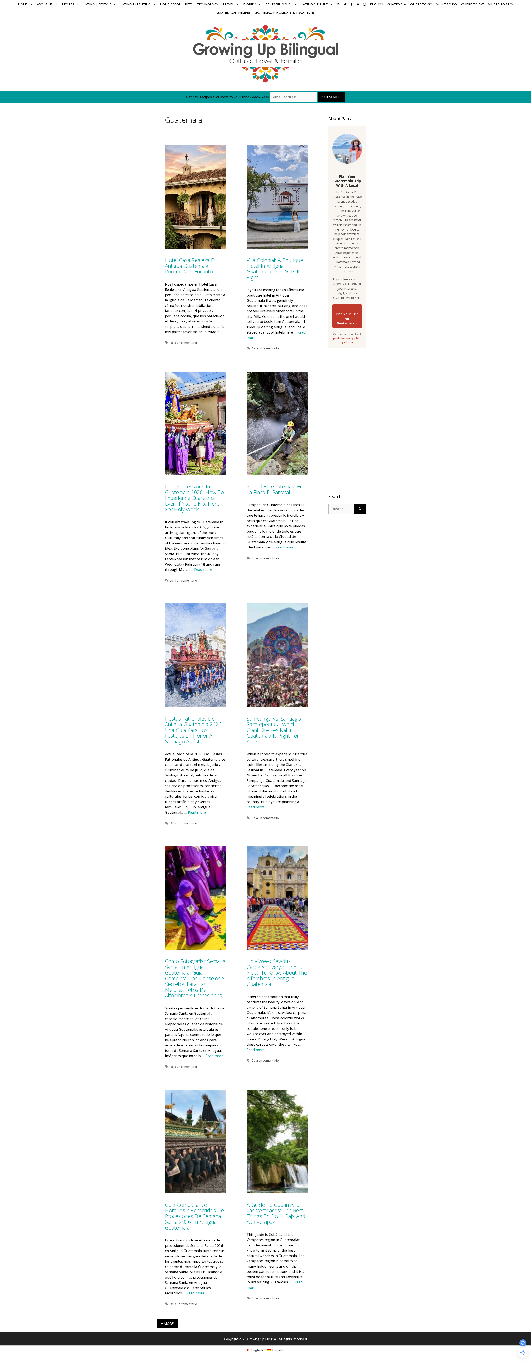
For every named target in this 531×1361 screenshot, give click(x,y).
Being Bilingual (279, 4)
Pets (189, 4)
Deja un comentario (183, 343)
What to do (446, 4)
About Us (44, 4)
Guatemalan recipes (234, 12)
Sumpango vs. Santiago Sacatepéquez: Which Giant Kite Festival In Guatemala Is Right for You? (274, 730)
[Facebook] (352, 4)
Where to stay (500, 4)
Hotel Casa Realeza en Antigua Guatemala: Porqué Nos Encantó (191, 265)
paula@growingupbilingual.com (347, 340)
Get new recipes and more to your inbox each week (227, 96)
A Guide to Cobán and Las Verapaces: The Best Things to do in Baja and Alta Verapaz (276, 1213)
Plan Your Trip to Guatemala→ (347, 318)
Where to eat (472, 4)
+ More (167, 1323)
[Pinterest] (358, 4)
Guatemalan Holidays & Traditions (284, 12)
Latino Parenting (136, 4)
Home (23, 4)
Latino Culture (314, 4)
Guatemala (396, 4)
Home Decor (170, 4)
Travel (228, 4)
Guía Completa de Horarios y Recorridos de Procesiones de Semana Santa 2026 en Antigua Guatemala (194, 1216)
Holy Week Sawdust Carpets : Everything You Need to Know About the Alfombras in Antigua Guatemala (277, 972)
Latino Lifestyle (97, 4)
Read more (203, 569)
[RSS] (338, 4)
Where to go (421, 4)
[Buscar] (360, 509)
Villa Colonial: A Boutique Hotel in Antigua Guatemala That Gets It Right (275, 268)
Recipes (68, 4)
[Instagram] (364, 4)
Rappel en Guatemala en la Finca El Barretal (275, 489)
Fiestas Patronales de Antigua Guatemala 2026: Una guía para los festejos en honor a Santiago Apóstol (194, 730)
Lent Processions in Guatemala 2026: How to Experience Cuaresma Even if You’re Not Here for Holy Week (194, 498)
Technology (207, 4)
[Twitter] (345, 4)
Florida (249, 4)
